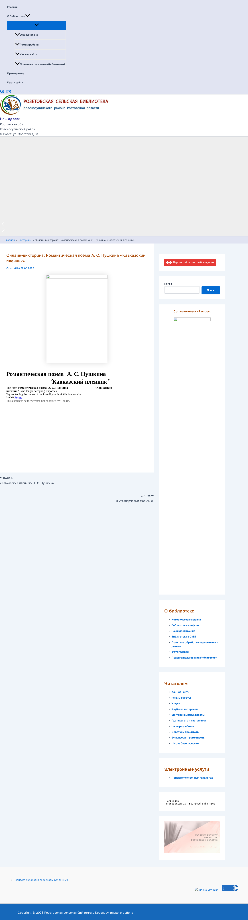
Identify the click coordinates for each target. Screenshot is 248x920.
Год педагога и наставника (189, 720)
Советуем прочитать (185, 731)
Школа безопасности (185, 743)
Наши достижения (183, 630)
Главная (12, 7)
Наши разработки (183, 726)
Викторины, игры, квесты (188, 714)
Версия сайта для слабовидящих (193, 262)
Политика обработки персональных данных (41, 879)
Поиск (168, 283)
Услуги (176, 703)
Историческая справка (186, 619)
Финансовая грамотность (188, 737)
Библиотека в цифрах (185, 625)
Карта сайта (15, 82)
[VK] (2, 92)
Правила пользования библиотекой (43, 64)
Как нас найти (29, 54)
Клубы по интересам (185, 709)
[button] (27, 16)
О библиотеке (16, 16)
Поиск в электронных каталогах (192, 777)
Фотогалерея (180, 651)
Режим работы (29, 44)
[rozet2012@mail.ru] (9, 92)
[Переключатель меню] (36, 25)
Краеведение (15, 73)
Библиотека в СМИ (184, 636)
